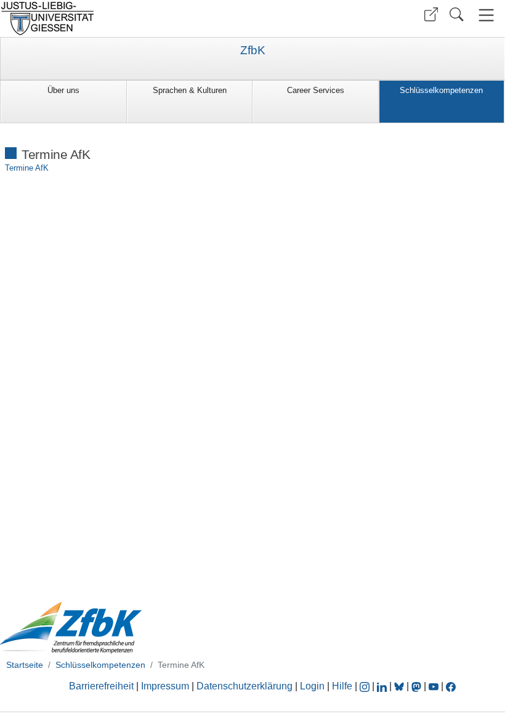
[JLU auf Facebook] (451, 686)
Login (313, 686)
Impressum (165, 686)
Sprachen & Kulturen (190, 90)
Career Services (315, 90)
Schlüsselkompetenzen (441, 90)
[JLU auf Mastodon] (417, 686)
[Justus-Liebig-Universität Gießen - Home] (124, 18)
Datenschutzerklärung (244, 686)
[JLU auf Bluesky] (400, 686)
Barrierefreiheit (101, 686)
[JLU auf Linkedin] (383, 686)
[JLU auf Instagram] (366, 686)
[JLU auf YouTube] (433, 686)
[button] (431, 14)
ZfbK (252, 50)
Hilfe (342, 686)
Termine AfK (27, 168)
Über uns (63, 90)
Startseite (24, 665)
